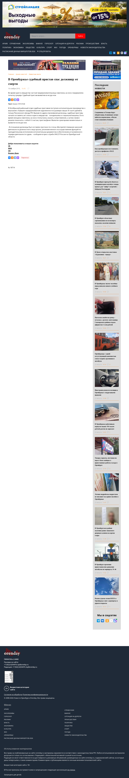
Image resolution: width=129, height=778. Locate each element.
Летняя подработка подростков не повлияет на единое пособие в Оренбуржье (106, 496)
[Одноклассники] (12, 100)
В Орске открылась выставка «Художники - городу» (106, 253)
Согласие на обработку (13, 694)
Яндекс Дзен (13, 153)
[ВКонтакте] (9, 100)
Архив (5, 43)
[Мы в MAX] (125, 53)
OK (9, 151)
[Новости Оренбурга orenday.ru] (12, 36)
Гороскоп (49, 43)
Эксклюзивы (28, 43)
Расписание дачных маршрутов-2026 (18, 51)
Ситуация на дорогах (64, 43)
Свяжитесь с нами (11, 659)
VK (9, 146)
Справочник (15, 43)
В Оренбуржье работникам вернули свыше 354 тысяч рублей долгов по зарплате (104, 426)
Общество (30, 47)
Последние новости (101, 86)
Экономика (18, 47)
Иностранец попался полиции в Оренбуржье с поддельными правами (106, 392)
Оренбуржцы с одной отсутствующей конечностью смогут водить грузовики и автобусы (105, 357)
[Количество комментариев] (110, 123)
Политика (6, 47)
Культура (41, 47)
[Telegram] (15, 100)
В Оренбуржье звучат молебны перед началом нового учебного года (106, 285)
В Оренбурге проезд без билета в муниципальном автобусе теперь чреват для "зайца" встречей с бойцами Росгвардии (107, 185)
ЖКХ (55, 47)
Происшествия (92, 43)
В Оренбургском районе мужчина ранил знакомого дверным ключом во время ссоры (105, 532)
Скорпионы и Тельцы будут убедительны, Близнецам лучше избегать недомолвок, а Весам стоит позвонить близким (106, 116)
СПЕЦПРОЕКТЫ (45, 51)
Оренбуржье (73, 47)
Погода (62, 47)
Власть (104, 43)
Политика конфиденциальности (35, 694)
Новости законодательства (92, 47)
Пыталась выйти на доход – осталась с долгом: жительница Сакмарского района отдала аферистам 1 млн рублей (106, 321)
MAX (10, 148)
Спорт (49, 47)
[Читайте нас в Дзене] (122, 53)
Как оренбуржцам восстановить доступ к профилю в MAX (106, 150)
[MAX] (18, 100)
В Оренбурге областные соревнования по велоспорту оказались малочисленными (105, 220)
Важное (39, 43)
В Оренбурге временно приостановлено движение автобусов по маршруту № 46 (105, 566)
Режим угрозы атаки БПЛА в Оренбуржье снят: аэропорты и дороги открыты (106, 600)
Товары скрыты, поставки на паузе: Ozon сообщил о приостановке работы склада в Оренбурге (106, 461)
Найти (80, 36)
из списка (71, 770)
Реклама (80, 43)
